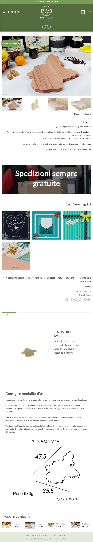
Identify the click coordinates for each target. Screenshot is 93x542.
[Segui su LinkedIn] (18, 12)
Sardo (40, 524)
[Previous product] (49, 27)
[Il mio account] (4, 12)
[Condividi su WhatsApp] (67, 300)
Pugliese (85, 524)
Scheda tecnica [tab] (9, 315)
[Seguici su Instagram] (12, 12)
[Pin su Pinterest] (85, 300)
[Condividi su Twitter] (76, 300)
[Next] (86, 66)
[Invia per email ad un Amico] (80, 300)
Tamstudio (63, 539)
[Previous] (6, 66)
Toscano (17, 524)
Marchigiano (61, 524)
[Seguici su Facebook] (8, 12)
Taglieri (88, 295)
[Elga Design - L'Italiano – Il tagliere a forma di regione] (46, 12)
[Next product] (44, 27)
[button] (83, 12)
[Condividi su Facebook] (72, 300)
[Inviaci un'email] (15, 12)
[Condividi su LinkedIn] (89, 300)
